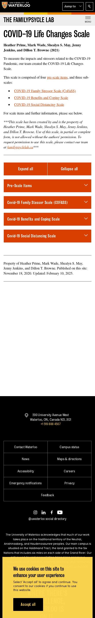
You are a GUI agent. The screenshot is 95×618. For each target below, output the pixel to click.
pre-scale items (57, 77)
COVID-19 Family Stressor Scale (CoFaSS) (45, 90)
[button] (73, 6)
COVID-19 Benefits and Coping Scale (41, 97)
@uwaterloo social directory (47, 519)
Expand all (25, 169)
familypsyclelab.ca (20, 147)
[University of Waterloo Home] (16, 6)
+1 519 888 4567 (50, 424)
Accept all (28, 604)
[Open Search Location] (89, 6)
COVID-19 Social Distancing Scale (39, 104)
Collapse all (69, 169)
